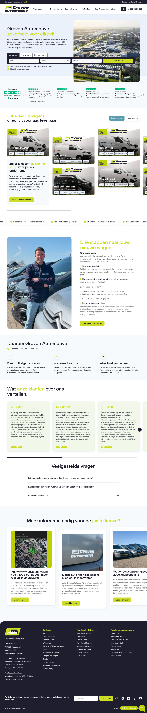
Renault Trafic (82, 640)
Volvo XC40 (115, 649)
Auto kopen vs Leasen (51, 652)
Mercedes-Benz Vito (84, 633)
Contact (124, 2)
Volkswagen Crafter (84, 649)
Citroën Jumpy (82, 656)
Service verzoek (48, 662)
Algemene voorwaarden (51, 665)
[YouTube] (140, 698)
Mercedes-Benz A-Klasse (120, 640)
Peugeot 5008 (116, 646)
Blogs (45, 649)
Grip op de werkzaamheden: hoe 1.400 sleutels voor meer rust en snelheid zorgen (29, 574)
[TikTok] (134, 698)
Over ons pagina (49, 636)
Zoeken (117, 60)
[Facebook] (122, 698)
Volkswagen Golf (117, 643)
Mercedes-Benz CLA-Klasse (121, 652)
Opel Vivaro (81, 636)
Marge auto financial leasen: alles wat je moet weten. (80, 576)
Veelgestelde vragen (135, 2)
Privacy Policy (48, 668)
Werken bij (47, 643)
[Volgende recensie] (140, 430)
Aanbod (46, 633)
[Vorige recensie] (7, 430)
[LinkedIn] (128, 698)
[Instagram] (116, 698)
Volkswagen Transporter (85, 646)
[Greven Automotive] (17, 9)
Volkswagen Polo (117, 636)
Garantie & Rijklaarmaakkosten (54, 646)
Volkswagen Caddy (84, 652)
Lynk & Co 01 (115, 633)
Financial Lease (48, 640)
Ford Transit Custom (84, 643)
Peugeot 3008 (116, 656)
